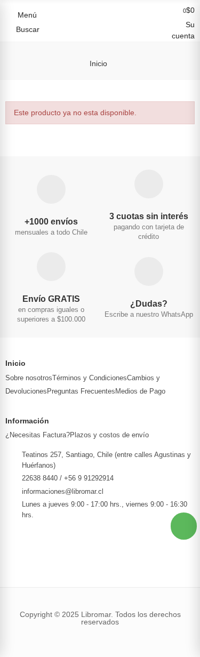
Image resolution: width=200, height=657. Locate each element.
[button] (184, 526)
